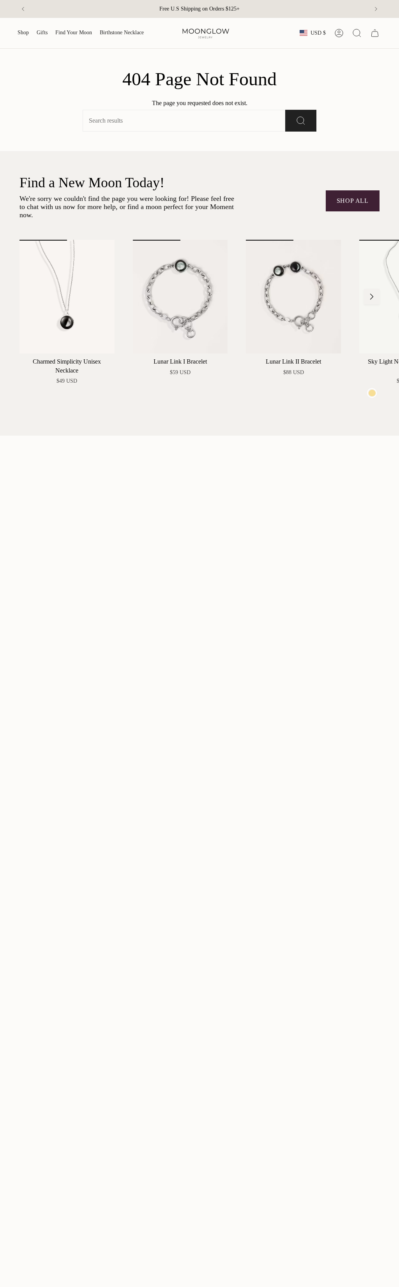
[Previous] (22, 8)
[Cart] (375, 33)
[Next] (376, 8)
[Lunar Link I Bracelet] (180, 296)
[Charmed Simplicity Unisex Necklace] (67, 296)
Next (372, 296)
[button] (23, 33)
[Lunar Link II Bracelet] (293, 296)
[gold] (372, 393)
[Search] (300, 121)
